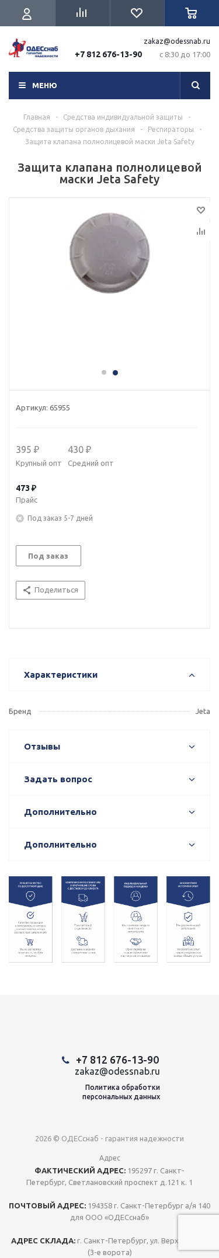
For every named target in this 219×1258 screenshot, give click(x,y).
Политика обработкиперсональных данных (121, 1091)
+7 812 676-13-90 (108, 54)
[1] (109, 288)
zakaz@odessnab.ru (177, 41)
